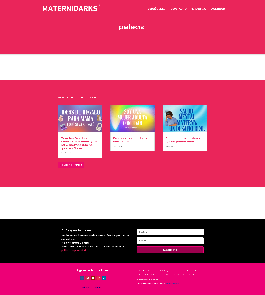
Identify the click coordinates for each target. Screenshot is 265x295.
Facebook (217, 8)
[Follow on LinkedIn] (104, 278)
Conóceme (156, 8)
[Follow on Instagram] (87, 278)
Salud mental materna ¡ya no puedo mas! (183, 139)
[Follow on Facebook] (82, 278)
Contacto (178, 8)
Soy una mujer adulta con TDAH (130, 139)
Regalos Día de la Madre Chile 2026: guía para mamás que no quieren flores (79, 143)
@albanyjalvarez (173, 283)
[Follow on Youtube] (93, 278)
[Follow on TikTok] (98, 278)
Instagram (198, 8)
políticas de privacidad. (73, 250)
